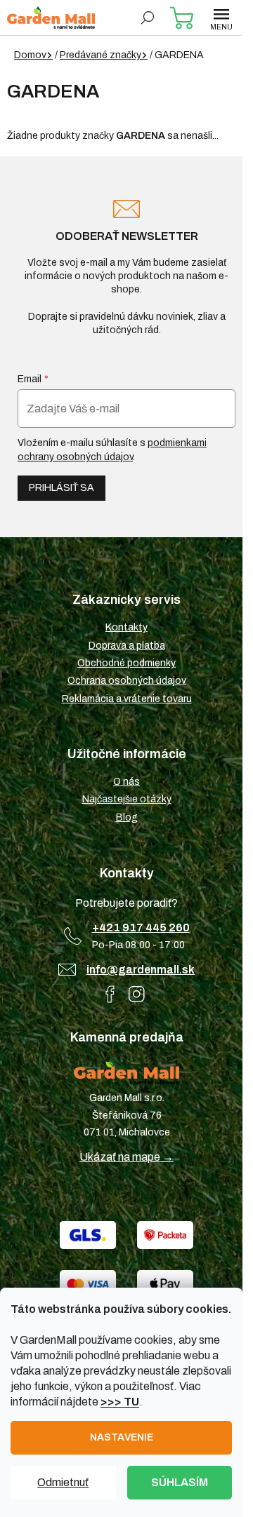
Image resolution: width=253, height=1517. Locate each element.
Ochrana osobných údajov (126, 680)
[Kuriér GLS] (88, 1234)
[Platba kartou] (88, 1284)
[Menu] (221, 18)
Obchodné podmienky (126, 663)
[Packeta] (165, 1234)
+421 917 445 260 (141, 927)
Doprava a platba (127, 645)
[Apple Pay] (165, 1284)
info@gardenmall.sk (140, 970)
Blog (127, 817)
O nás (126, 781)
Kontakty (126, 627)
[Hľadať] (148, 18)
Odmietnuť (63, 1482)
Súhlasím (179, 1482)
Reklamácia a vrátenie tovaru (127, 699)
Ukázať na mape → (126, 1157)
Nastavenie (121, 1437)
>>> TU (119, 1402)
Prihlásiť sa (61, 488)
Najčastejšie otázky (126, 799)
